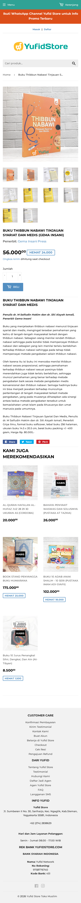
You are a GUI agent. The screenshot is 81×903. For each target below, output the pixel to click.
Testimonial (40, 771)
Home (7, 74)
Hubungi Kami (40, 776)
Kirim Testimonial (40, 726)
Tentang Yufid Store (40, 767)
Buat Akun (40, 735)
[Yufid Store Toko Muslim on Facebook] (36, 886)
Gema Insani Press (32, 241)
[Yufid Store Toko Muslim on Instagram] (43, 886)
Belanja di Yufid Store (40, 740)
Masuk (36, 29)
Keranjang (71, 4)
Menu (11, 4)
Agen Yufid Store (40, 785)
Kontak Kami (40, 731)
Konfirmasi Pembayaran (40, 722)
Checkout (41, 744)
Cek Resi (40, 749)
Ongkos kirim (11, 258)
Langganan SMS (40, 794)
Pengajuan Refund (40, 753)
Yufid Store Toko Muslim (42, 896)
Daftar (47, 29)
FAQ (40, 789)
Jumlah (8, 268)
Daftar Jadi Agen (40, 780)
